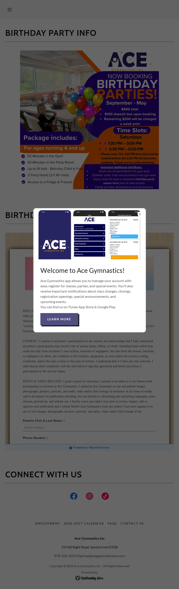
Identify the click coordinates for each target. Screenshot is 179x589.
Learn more (59, 319)
